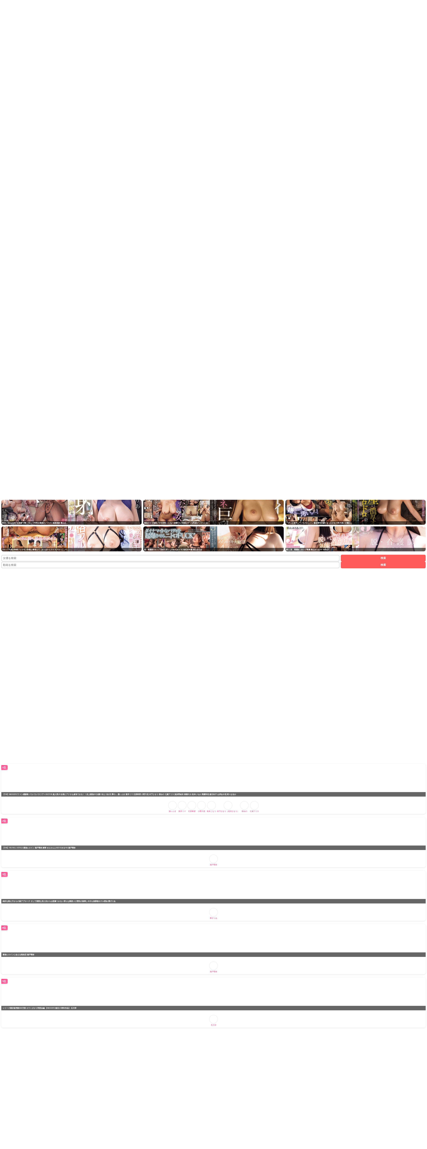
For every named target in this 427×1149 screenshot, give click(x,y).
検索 (383, 558)
